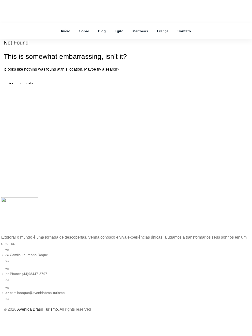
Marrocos (140, 31)
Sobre (84, 31)
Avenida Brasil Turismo (37, 309)
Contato (184, 31)
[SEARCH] (242, 83)
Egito (119, 31)
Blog (102, 31)
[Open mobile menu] (101, 7)
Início (65, 31)
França (163, 31)
